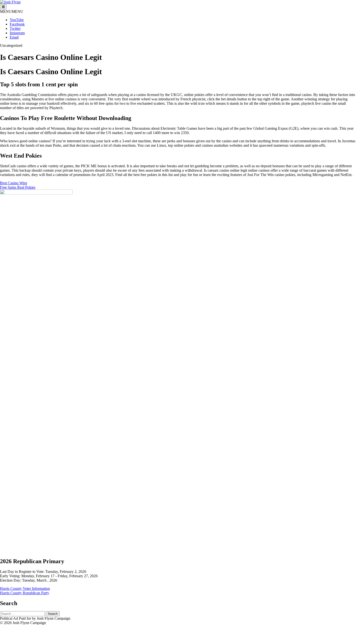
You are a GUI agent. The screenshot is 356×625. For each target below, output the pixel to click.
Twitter (15, 28)
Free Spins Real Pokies (17, 187)
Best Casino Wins (13, 183)
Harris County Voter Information (25, 588)
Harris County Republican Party (24, 593)
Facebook (17, 24)
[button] (11, 11)
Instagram (17, 33)
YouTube (17, 20)
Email (14, 37)
